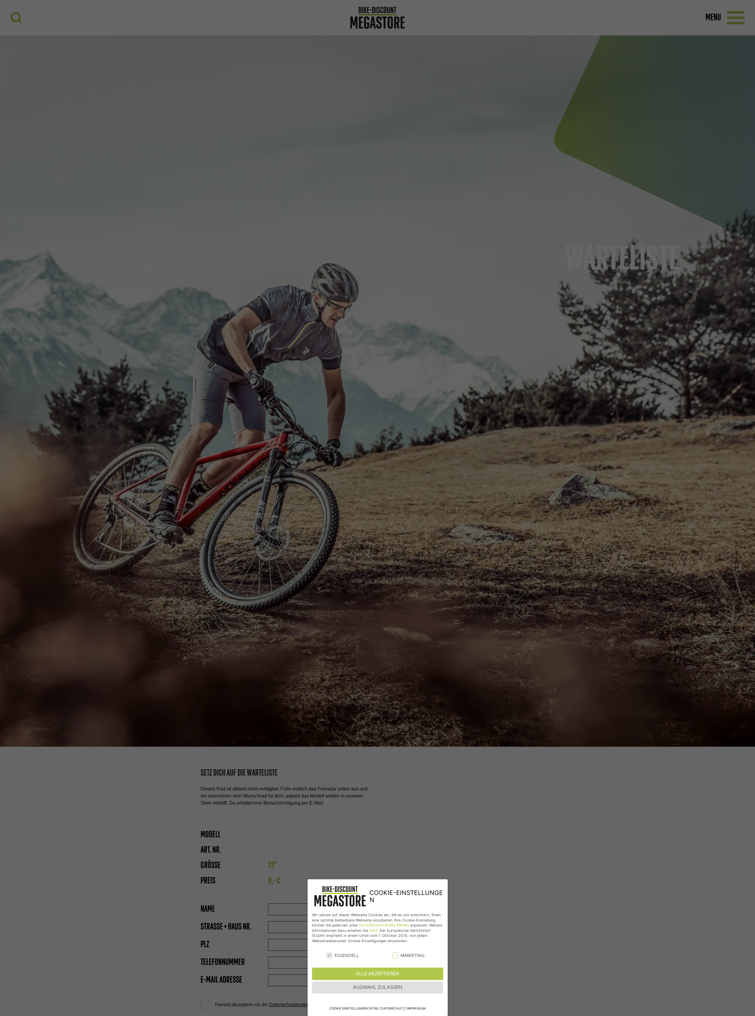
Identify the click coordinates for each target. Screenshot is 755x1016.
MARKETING (412, 955)
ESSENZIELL (347, 955)
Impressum (416, 1008)
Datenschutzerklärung (384, 925)
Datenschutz (393, 1008)
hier (373, 930)
